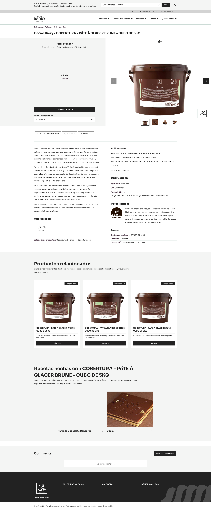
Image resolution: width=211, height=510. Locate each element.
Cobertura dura (60, 27)
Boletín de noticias (73, 484)
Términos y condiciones (55, 506)
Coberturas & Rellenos (43, 27)
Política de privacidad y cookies (78, 506)
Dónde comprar (150, 484)
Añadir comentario (165, 453)
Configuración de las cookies (102, 506)
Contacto (107, 484)
